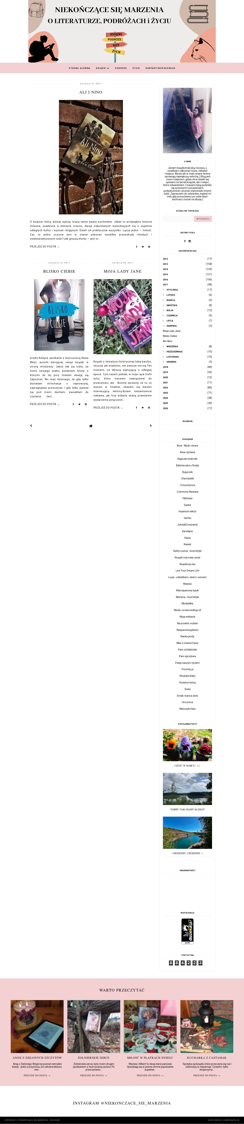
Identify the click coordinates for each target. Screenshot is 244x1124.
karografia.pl (231, 1120)
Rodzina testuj (187, 682)
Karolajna (187, 531)
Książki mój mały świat (187, 557)
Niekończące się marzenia (34, 1120)
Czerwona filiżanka (187, 491)
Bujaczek (187, 472)
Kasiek (187, 544)
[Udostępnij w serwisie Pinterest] (149, 247)
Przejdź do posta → (37, 1075)
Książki (101, 68)
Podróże (121, 68)
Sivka (188, 689)
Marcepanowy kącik (187, 590)
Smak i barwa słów (187, 695)
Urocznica (187, 702)
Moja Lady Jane (123, 271)
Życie (136, 68)
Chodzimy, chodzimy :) (187, 853)
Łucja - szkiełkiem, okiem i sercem (187, 577)
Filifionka (187, 498)
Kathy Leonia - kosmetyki (187, 550)
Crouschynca (187, 485)
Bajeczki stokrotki (187, 458)
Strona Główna (79, 68)
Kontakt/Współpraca (160, 68)
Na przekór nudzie (187, 623)
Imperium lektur (187, 511)
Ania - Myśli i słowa (187, 445)
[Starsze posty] (151, 425)
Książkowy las (187, 564)
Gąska (187, 505)
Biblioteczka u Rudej (187, 465)
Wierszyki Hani (187, 708)
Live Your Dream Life (187, 570)
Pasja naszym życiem (187, 662)
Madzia (187, 583)
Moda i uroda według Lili (187, 610)
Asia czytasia (187, 452)
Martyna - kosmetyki (187, 597)
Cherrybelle (187, 478)
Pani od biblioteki (187, 649)
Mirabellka (187, 603)
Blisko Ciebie (59, 271)
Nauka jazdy (187, 636)
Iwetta (187, 518)
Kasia (188, 537)
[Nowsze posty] (31, 425)
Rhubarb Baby (187, 675)
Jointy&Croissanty (187, 524)
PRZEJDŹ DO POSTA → (45, 246)
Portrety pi (187, 669)
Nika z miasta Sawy (187, 643)
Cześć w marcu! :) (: (187, 765)
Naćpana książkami (187, 630)
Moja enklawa (187, 616)
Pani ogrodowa (187, 656)
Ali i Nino (91, 92)
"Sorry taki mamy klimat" (187, 809)
